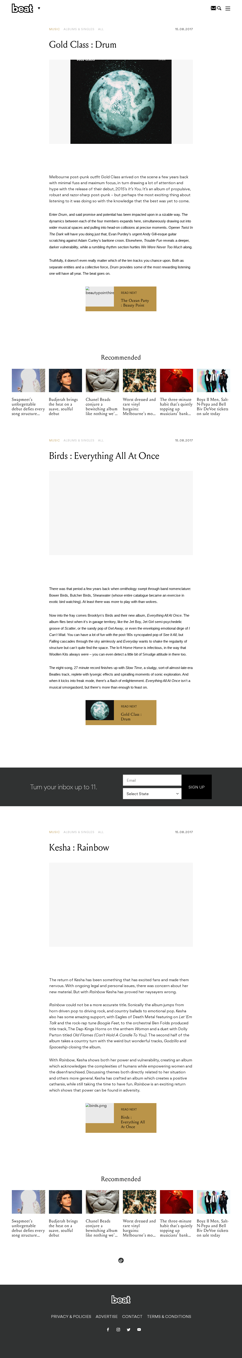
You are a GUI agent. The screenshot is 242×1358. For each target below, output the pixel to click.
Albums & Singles (79, 29)
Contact (132, 1317)
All (101, 29)
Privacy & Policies (71, 1317)
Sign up (197, 787)
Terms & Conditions (169, 1317)
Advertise (107, 1317)
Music (54, 29)
